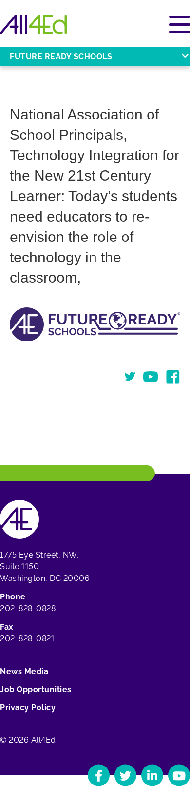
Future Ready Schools (61, 56)
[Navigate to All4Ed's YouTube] (179, 775)
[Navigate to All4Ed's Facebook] (99, 775)
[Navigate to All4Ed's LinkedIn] (152, 775)
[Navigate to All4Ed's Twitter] (125, 775)
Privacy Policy (28, 707)
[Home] (33, 24)
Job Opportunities (36, 689)
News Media (24, 671)
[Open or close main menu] (179, 24)
